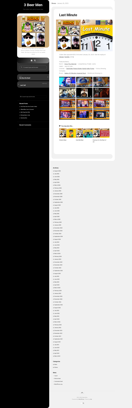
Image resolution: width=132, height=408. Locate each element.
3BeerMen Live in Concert (27, 109)
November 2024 (58, 230)
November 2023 (58, 265)
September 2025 (58, 202)
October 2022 (57, 302)
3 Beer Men (33, 5)
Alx (91, 399)
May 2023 (56, 282)
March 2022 (57, 322)
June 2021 (57, 347)
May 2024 (56, 247)
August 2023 (57, 273)
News (55, 364)
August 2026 (57, 171)
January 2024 (57, 259)
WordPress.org (58, 384)
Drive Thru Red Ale (70, 64)
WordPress (81, 399)
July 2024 (56, 242)
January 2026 (57, 190)
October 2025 (57, 199)
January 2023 (57, 293)
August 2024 (57, 239)
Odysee (61, 57)
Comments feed (58, 381)
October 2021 (57, 336)
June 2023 (57, 279)
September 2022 (58, 304)
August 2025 (57, 205)
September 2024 (58, 236)
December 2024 (58, 228)
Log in (56, 375)
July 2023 (56, 276)
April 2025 (56, 216)
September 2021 (58, 339)
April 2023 (56, 285)
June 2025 (57, 210)
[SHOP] (31, 60)
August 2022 (57, 307)
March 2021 (57, 356)
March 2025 (57, 219)
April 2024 (56, 250)
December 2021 (58, 330)
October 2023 (57, 267)
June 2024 (57, 245)
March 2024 (57, 253)
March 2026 (57, 185)
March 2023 (57, 287)
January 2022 (57, 327)
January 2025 (57, 225)
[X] (35, 60)
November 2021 (58, 333)
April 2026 (56, 182)
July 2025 (56, 208)
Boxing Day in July (25, 115)
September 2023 (58, 270)
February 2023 (58, 290)
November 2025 (58, 196)
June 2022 (57, 313)
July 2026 (56, 173)
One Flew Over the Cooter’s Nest (29, 106)
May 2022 (56, 316)
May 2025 (56, 213)
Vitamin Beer (62, 140)
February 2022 (58, 324)
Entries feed (57, 378)
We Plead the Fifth (25, 112)
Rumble (66, 57)
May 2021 (56, 350)
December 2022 (58, 296)
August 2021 (57, 342)
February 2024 (58, 256)
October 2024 (57, 233)
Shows (53, 3)
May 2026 (56, 179)
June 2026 (57, 176)
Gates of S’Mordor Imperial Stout (75, 73)
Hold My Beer (79, 140)
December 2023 (58, 262)
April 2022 (56, 319)
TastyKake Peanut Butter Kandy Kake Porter (80, 68)
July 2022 (56, 310)
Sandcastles (24, 118)
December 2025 (58, 193)
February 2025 (58, 222)
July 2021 (56, 344)
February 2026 (58, 188)
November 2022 (58, 299)
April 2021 (56, 353)
